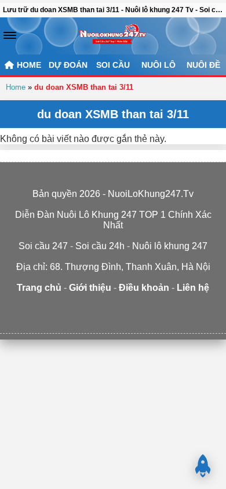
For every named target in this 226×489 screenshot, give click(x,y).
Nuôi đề (203, 65)
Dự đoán (68, 65)
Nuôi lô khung (131, 310)
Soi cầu (113, 65)
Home (15, 87)
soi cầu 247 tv (59, 310)
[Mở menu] (10, 35)
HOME (27, 65)
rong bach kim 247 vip (95, 310)
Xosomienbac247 (113, 320)
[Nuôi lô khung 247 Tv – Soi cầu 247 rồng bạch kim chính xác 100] (113, 36)
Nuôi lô (158, 65)
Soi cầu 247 (201, 310)
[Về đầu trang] (202, 465)
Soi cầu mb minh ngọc (167, 310)
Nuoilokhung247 (29, 310)
